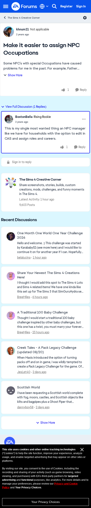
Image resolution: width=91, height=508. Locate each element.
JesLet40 (23, 372)
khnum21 (22, 29)
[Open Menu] (85, 18)
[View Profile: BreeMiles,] (11, 276)
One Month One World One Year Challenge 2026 (50, 235)
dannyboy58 (25, 407)
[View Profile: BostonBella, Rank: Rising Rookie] (9, 119)
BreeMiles (23, 297)
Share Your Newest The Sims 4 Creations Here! (48, 275)
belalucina (23, 257)
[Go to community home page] (24, 6)
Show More (15, 75)
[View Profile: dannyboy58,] (11, 390)
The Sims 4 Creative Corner (24, 17)
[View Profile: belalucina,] (11, 236)
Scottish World (28, 387)
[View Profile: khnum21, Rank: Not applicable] (8, 31)
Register (66, 6)
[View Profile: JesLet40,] (11, 351)
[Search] (54, 6)
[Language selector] (44, 6)
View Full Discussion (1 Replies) (26, 107)
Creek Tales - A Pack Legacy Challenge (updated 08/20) (46, 350)
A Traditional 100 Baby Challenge (42, 312)
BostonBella (24, 117)
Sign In (81, 6)
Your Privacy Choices (45, 502)
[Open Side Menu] (5, 6)
